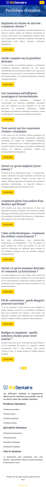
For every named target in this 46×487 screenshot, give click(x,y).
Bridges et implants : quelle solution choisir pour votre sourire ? (19, 336)
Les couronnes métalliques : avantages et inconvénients (19, 94)
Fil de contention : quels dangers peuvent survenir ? (22, 302)
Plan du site (23, 486)
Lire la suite (7, 49)
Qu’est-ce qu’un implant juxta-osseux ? (21, 167)
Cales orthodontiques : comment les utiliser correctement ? (23, 234)
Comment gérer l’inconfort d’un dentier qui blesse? (22, 202)
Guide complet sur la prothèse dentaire (21, 60)
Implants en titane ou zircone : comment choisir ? (21, 25)
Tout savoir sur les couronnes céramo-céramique (20, 129)
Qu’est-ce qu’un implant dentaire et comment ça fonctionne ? (23, 269)
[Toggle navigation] (41, 2)
